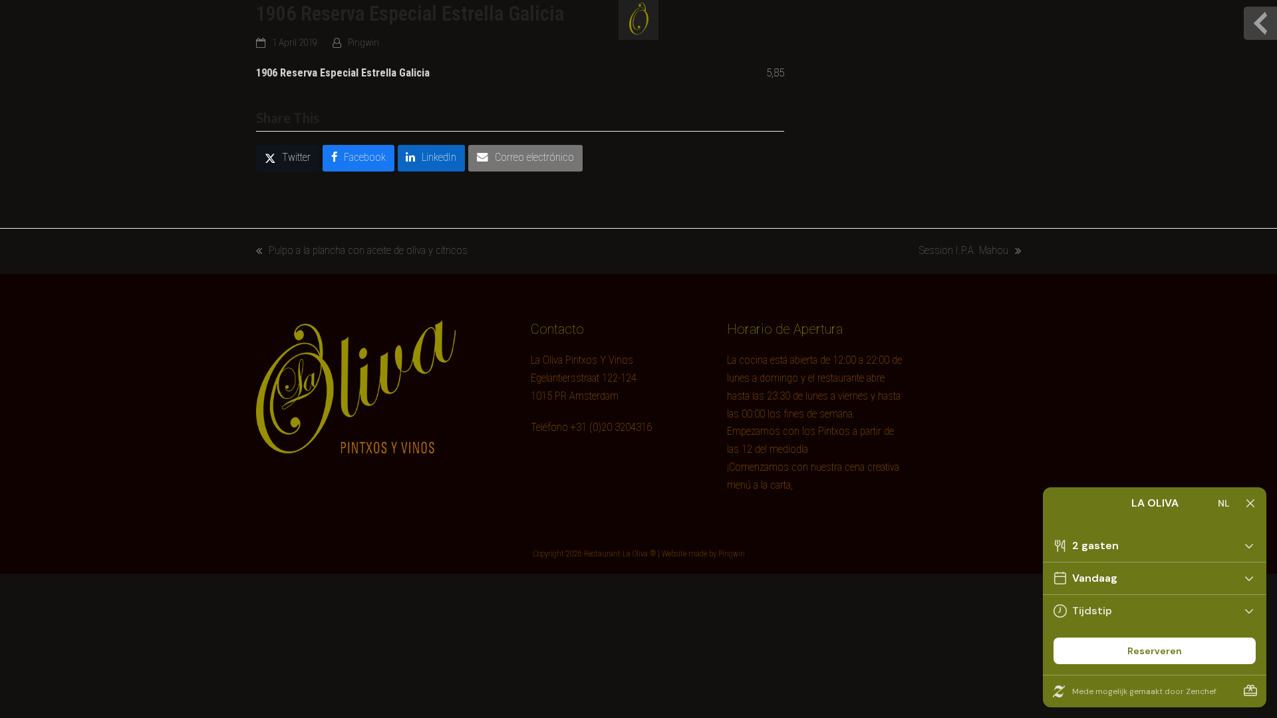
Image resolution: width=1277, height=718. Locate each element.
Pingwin (363, 43)
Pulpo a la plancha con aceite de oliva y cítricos (362, 252)
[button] (287, 158)
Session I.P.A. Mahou (963, 252)
